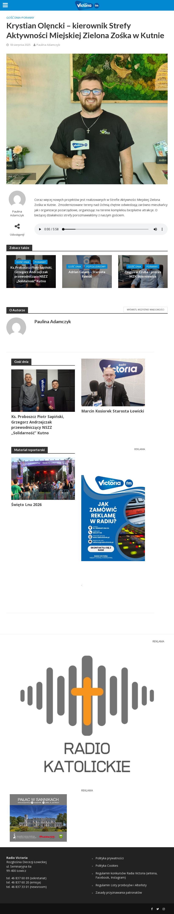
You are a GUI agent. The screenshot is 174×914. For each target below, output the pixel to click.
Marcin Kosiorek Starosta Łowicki (112, 411)
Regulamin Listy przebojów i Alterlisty (121, 885)
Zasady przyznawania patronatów (118, 892)
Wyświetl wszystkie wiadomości (145, 309)
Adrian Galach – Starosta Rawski (87, 274)
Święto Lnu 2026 (26, 504)
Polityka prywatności (109, 858)
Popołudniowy (96, 266)
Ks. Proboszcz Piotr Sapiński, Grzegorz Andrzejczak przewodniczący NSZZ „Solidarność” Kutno (31, 274)
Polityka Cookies (106, 866)
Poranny (28, 18)
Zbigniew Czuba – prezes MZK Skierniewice (142, 274)
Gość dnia (13, 18)
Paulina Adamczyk (48, 45)
